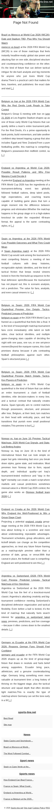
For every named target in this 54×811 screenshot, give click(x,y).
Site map (8, 724)
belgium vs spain (10, 318)
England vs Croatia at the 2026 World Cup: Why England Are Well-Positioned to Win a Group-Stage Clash (25, 513)
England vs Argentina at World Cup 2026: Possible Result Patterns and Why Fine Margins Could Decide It (25, 172)
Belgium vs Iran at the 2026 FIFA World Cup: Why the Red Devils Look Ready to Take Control (25, 105)
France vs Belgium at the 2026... (18, 799)
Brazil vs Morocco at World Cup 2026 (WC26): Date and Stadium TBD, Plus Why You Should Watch (25, 39)
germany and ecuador (13, 655)
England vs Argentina (24, 180)
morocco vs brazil (10, 47)
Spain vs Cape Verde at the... (17, 767)
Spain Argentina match (16, 251)
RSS (48, 808)
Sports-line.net (17, 808)
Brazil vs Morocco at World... (17, 747)
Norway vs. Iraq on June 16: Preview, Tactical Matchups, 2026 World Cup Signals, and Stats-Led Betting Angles (25, 442)
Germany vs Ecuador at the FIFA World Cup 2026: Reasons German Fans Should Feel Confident (25, 646)
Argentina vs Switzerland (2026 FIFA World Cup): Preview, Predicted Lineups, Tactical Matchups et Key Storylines (25, 580)
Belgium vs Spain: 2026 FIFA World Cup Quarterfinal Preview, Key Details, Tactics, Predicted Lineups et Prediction (25, 309)
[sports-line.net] (27, 9)
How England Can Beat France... (19, 780)
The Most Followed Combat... (17, 753)
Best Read (8, 718)
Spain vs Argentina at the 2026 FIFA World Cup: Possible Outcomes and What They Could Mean (25, 242)
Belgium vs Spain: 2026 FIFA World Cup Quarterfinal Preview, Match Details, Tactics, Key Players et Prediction (25, 376)
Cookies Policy (38, 808)
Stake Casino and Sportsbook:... (18, 741)
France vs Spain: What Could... (18, 786)
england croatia (33, 521)
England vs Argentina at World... (18, 792)
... (12, 88)
